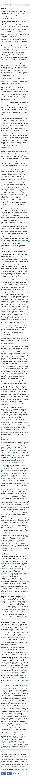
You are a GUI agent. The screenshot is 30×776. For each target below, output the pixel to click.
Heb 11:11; (13, 81)
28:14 (9, 365)
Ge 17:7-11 (15, 75)
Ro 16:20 (4, 593)
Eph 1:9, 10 (4, 487)
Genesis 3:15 (4, 186)
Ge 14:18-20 (21, 240)
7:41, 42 (24, 378)
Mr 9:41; (11, 450)
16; (2, 514)
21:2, (14, 477)
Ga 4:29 (15, 575)
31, (8, 514)
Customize (16, 773)
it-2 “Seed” (8, 5)
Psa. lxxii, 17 (22, 319)
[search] (28, 2)
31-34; (26, 363)
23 (3, 682)
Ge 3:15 (22, 96)
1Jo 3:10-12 (21, 145)
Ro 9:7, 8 (8, 439)
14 (11, 748)
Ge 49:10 (21, 370)
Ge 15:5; (23, 237)
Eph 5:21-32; (4, 477)
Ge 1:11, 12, (15, 34)
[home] (2, 1)
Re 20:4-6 (8, 482)
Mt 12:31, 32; (15, 738)
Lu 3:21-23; (14, 532)
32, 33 (12, 545)
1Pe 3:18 (21, 627)
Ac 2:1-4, (8, 545)
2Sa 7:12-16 (9, 373)
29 (18, 34)
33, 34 (10, 514)
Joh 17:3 (17, 618)
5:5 (24, 462)
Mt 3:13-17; (8, 532)
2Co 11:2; (24, 475)
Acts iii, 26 (10, 318)
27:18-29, (3, 365)
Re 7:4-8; (15, 462)
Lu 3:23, (5, 514)
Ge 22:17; (7, 450)
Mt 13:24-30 (13, 563)
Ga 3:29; (4, 439)
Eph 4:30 (14, 733)
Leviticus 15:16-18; (17, 47)
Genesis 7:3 (25, 67)
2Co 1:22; (20, 462)
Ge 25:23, (21, 363)
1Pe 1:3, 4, (24, 680)
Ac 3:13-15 (10, 568)
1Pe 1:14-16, (22, 746)
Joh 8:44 (8, 147)
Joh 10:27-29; (19, 475)
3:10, (8, 748)
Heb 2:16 (9, 550)
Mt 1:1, (25, 513)
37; (7, 365)
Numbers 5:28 (5, 56)
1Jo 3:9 (24, 705)
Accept (4, 773)
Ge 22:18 (8, 616)
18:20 (24, 47)
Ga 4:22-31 (25, 498)
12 (16, 477)
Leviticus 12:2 (24, 49)
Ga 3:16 (18, 276)
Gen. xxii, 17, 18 (11, 314)
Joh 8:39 (24, 432)
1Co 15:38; (7, 81)
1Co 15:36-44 (8, 649)
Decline (9, 773)
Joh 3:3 (18, 532)
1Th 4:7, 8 (18, 725)
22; (26, 746)
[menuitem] (2, 1)
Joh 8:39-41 (24, 383)
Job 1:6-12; (23, 201)
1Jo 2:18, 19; (4, 748)
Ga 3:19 (7, 419)
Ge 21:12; (20, 358)
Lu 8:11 (19, 85)
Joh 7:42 (18, 81)
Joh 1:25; (20, 378)
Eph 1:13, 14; (10, 462)
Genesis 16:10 (22, 70)
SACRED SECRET (13, 487)
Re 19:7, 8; (10, 477)
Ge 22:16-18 (12, 404)
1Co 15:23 (16, 450)
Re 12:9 (26, 107)
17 (3, 590)
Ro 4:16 (17, 424)
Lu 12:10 (21, 738)
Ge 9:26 (7, 233)
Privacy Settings (22, 769)
